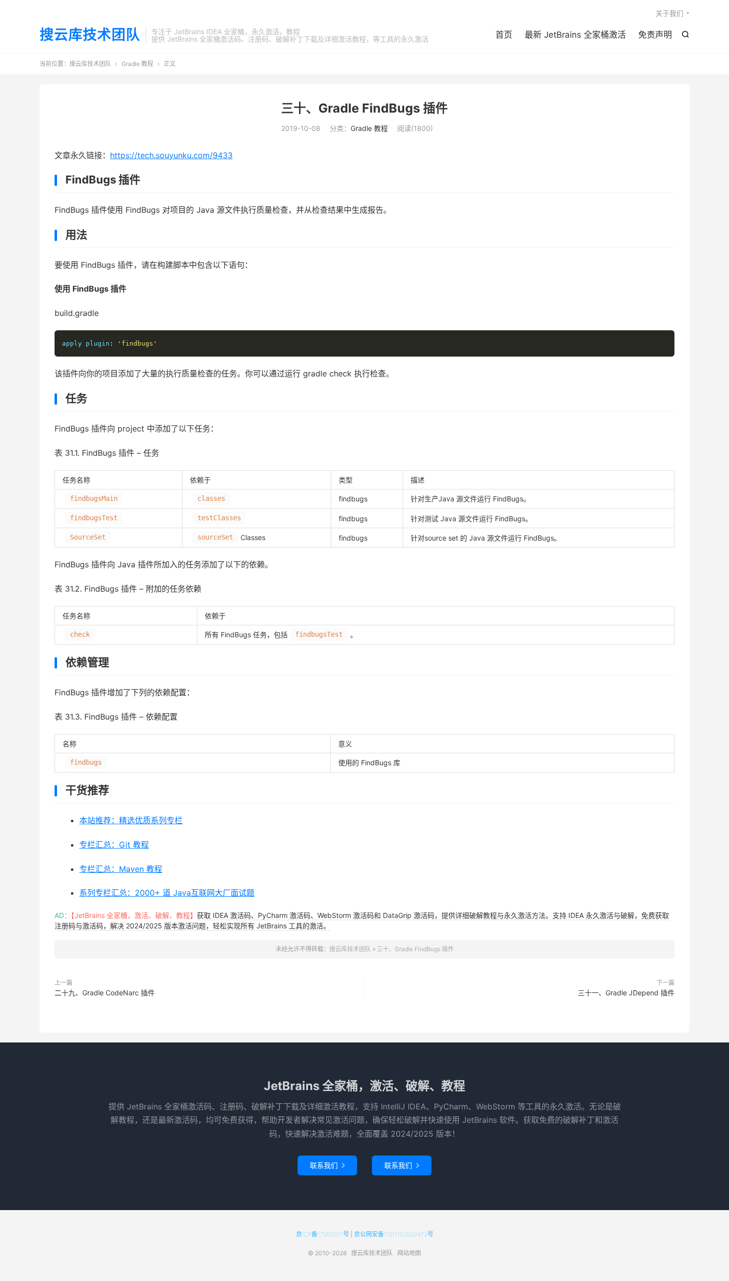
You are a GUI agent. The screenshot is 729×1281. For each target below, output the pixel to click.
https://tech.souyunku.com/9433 (171, 155)
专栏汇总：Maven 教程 (120, 869)
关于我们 (669, 13)
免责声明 (655, 35)
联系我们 (327, 1165)
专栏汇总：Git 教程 (114, 845)
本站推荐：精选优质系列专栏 (130, 820)
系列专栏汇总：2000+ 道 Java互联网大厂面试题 (166, 893)
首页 (503, 35)
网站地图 (409, 1253)
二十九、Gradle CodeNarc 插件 (105, 992)
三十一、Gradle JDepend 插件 (626, 992)
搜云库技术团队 (90, 35)
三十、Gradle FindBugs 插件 (364, 108)
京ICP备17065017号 (322, 1234)
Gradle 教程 (137, 63)
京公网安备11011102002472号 (393, 1234)
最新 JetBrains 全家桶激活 (575, 35)
